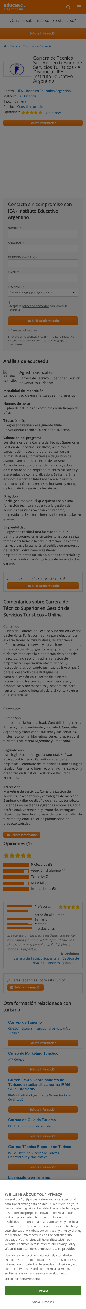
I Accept (42, 1290)
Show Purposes (43, 1302)
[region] (43, 1244)
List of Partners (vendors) (22, 1279)
